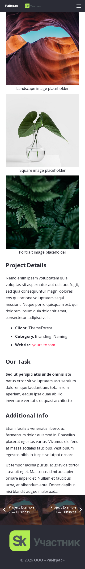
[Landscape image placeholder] (42, 52)
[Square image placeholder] (42, 134)
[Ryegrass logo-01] (11, 6)
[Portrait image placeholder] (42, 215)
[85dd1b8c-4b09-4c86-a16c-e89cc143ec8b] (33, 6)
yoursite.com (43, 344)
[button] (78, 6)
